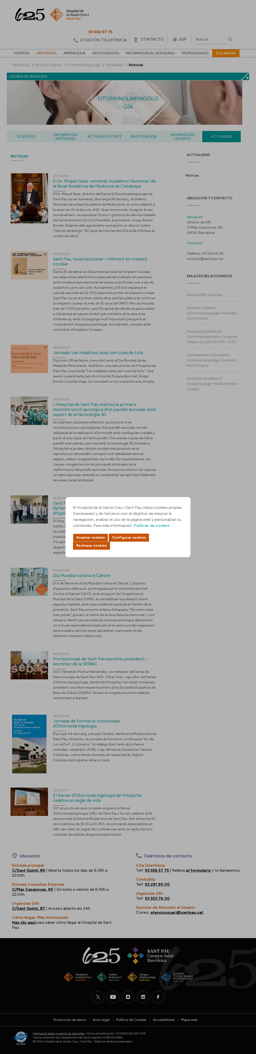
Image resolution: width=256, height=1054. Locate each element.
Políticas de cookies (152, 525)
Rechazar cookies (91, 545)
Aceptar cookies (90, 537)
